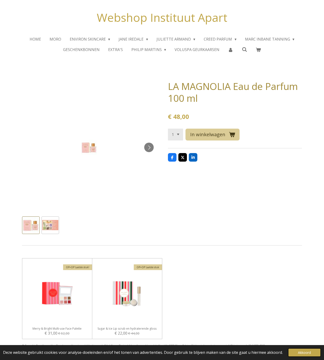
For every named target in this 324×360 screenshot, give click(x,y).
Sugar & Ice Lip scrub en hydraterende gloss (127, 328)
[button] (31, 225)
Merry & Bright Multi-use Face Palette (57, 328)
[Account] (230, 50)
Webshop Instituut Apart (162, 17)
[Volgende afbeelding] (149, 147)
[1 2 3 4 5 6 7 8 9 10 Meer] (175, 134)
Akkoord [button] (304, 352)
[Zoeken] (244, 49)
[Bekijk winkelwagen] (258, 50)
